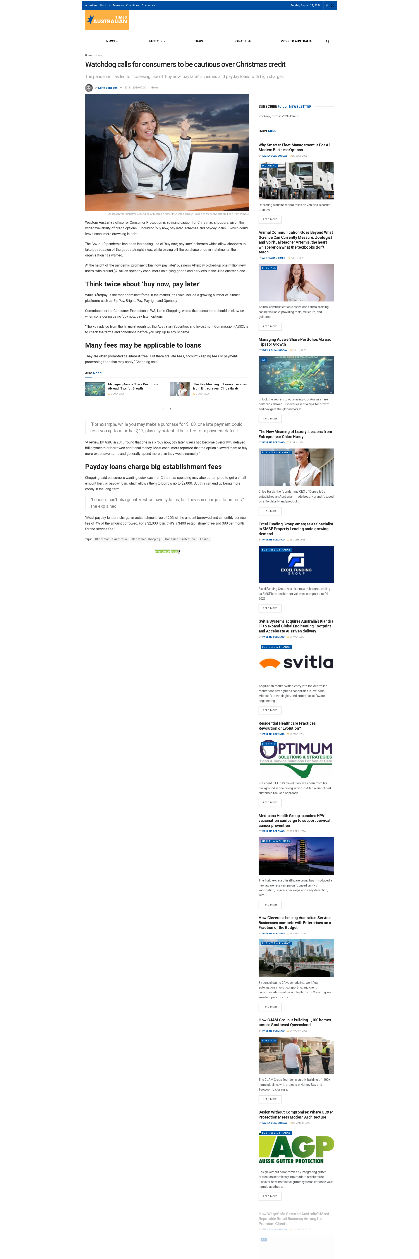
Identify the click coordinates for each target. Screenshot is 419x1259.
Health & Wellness (276, 841)
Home (88, 55)
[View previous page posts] (163, 409)
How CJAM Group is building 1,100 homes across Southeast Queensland (295, 1022)
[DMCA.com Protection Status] (167, 551)
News (110, 41)
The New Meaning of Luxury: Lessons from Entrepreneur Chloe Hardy (295, 434)
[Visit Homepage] (107, 20)
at (263, 360)
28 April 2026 (297, 831)
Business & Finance (276, 452)
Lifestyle (154, 41)
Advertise (91, 5)
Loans (204, 539)
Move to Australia (296, 41)
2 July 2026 (117, 393)
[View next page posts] (171, 409)
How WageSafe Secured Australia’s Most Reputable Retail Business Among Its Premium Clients (294, 1214)
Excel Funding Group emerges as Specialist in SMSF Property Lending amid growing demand (296, 529)
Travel (199, 41)
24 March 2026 (298, 1030)
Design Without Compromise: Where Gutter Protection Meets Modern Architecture (296, 1114)
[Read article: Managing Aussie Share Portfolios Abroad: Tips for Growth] (95, 389)
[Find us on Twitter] (332, 5)
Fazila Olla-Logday (274, 155)
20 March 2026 (301, 1123)
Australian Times (273, 258)
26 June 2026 (297, 539)
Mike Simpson (108, 87)
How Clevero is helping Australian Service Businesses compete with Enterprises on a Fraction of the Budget (295, 922)
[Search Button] (327, 41)
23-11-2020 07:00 (135, 87)
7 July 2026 (297, 258)
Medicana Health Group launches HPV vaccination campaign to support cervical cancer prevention (294, 820)
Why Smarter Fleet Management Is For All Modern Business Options (294, 147)
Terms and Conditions (126, 5)
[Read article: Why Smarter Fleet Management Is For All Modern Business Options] (296, 180)
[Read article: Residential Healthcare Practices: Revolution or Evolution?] (296, 759)
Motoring (269, 165)
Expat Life (243, 41)
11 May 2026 (296, 637)
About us (104, 5)
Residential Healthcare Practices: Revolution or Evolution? (287, 726)
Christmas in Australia (111, 539)
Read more (272, 218)
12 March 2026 (301, 1225)
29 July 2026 (299, 155)
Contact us (148, 5)
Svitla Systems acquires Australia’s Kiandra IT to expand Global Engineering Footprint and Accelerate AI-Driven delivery (296, 626)
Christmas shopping (146, 539)
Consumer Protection (180, 539)
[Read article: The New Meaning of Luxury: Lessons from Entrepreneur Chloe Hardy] (180, 389)
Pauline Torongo (273, 442)
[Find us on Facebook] (327, 5)
